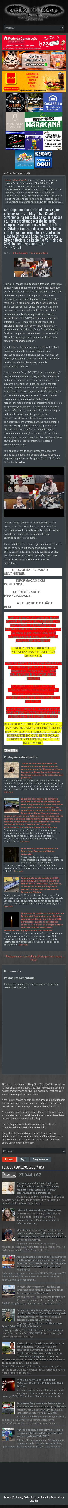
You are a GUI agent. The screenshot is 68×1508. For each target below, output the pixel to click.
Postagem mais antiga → (51, 956)
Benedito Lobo (48, 1497)
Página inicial (34, 958)
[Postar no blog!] (9, 750)
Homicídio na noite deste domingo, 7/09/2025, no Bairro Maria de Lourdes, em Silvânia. (39, 1383)
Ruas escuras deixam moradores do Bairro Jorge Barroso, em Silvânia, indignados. (39, 851)
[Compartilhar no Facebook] (16, 750)
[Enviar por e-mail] (6, 750)
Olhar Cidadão (20, 180)
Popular (9, 1159)
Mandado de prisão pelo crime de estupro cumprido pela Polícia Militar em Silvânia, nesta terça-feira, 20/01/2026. (39, 1433)
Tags (23, 1159)
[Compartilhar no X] (13, 750)
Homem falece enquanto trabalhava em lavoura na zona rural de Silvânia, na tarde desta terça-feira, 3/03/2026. (39, 1290)
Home (8, 180)
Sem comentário (39, 252)
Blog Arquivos (40, 1159)
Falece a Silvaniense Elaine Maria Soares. (39, 1210)
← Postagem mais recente (17, 956)
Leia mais (8, 791)
